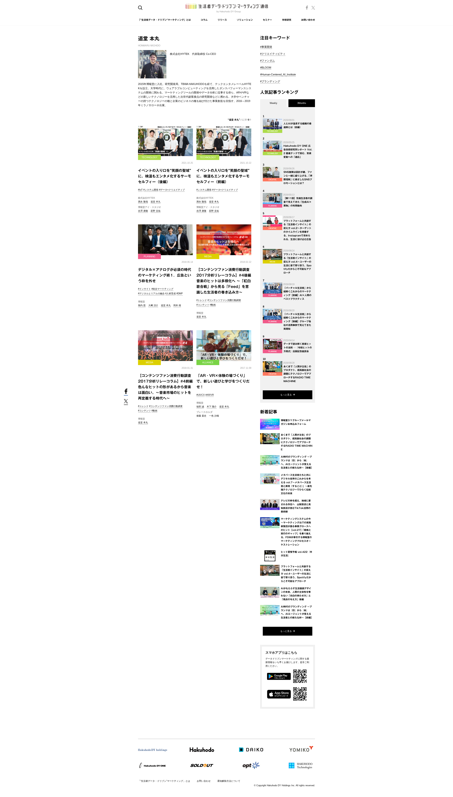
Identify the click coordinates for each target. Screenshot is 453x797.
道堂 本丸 (155, 201)
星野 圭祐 (155, 211)
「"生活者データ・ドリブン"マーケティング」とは (164, 20)
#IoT (140, 189)
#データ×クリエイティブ (172, 189)
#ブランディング (270, 81)
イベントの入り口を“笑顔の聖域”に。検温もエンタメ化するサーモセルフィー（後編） (164, 176)
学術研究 (286, 20)
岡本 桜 (177, 305)
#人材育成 (170, 293)
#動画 (213, 304)
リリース (222, 20)
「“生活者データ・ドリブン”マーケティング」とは (164, 781)
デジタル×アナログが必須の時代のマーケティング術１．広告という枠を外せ (164, 275)
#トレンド (201, 300)
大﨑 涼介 (153, 305)
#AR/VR (209, 395)
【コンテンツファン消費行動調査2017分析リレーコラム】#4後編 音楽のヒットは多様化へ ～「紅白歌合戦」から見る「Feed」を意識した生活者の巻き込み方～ (223, 281)
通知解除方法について (228, 781)
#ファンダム (267, 60)
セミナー (267, 20)
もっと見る (286, 394)
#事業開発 (266, 46)
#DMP (179, 293)
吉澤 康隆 (143, 211)
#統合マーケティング (162, 289)
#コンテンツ (202, 304)
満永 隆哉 (143, 201)
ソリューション (245, 20)
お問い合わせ (308, 20)
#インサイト (144, 289)
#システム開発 (150, 189)
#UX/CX (200, 395)
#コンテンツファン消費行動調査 (224, 300)
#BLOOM (265, 67)
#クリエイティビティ (272, 53)
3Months (301, 103)
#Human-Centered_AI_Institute (278, 74)
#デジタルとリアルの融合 (151, 293)
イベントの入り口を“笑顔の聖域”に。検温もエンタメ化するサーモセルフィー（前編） (223, 176)
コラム (204, 20)
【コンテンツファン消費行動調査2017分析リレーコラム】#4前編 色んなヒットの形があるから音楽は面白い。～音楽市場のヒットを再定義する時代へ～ (165, 387)
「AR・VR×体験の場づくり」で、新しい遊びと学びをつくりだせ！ (223, 381)
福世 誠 (200, 406)
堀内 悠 (142, 305)
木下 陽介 (212, 406)
